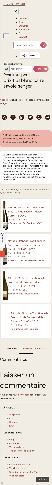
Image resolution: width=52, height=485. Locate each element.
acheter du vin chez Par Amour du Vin (25, 223)
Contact (13, 422)
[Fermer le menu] (15, 11)
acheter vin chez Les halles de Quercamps (27, 260)
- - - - (26, 245)
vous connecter (21, 394)
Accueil (4, 99)
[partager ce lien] (4, 117)
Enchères (14, 443)
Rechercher (41, 68)
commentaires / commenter (30, 348)
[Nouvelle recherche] (2, 254)
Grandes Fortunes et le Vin (23, 471)
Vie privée (14, 414)
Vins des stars (16, 475)
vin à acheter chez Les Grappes (26, 329)
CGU (11, 418)
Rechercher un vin (13, 63)
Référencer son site (19, 464)
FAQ (11, 425)
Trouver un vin (14, 3)
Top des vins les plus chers (23, 450)
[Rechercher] (43, 45)
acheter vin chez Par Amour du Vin (24, 293)
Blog (11, 439)
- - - (26, 211)
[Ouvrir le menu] (6, 35)
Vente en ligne (16, 446)
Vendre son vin (17, 468)
